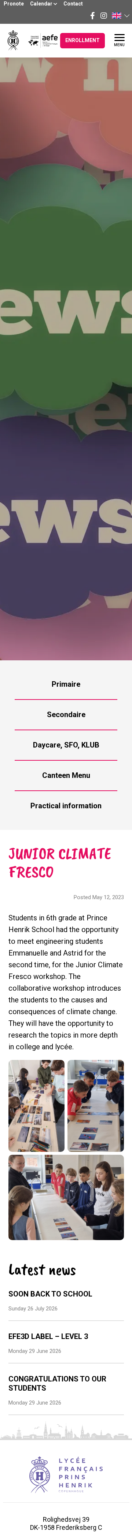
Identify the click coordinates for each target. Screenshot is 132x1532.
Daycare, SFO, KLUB (66, 745)
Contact (73, 4)
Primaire (66, 684)
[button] (120, 15)
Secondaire (66, 714)
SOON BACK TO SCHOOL (50, 1294)
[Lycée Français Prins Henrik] (13, 40)
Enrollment (82, 40)
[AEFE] (38, 40)
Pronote (14, 4)
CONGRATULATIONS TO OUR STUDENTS (57, 1383)
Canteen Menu (66, 775)
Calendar (42, 4)
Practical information (66, 805)
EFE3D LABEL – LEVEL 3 (48, 1336)
